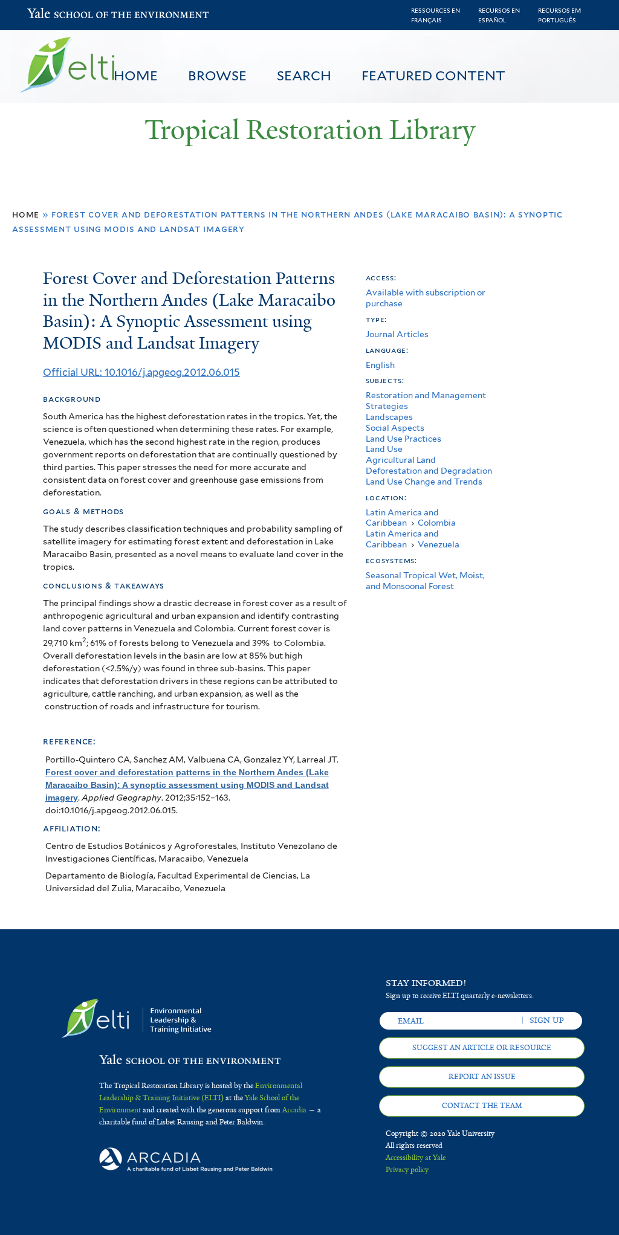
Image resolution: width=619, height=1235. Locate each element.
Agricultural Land (401, 460)
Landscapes (389, 417)
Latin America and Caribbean (402, 518)
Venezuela (438, 544)
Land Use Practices (403, 438)
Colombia (437, 522)
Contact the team (482, 1106)
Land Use (384, 449)
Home (136, 75)
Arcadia (294, 1110)
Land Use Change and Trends (424, 481)
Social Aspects (395, 428)
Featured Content (433, 75)
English (380, 365)
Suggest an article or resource (481, 1048)
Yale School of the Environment (58, 15)
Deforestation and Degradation (429, 471)
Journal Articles (397, 334)
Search (304, 75)
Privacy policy (407, 1170)
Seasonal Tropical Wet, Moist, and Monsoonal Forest (425, 580)
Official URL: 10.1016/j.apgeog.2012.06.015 (141, 372)
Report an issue (482, 1077)
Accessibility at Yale (416, 1157)
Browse (217, 75)
